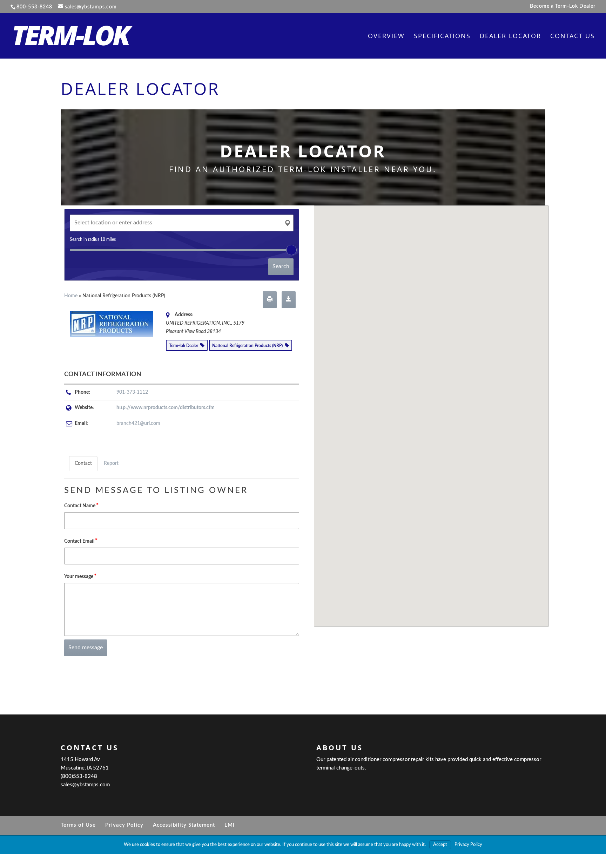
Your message (80, 576)
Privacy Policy (124, 825)
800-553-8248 (34, 7)
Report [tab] (111, 463)
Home (71, 295)
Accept (440, 844)
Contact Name (81, 505)
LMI (229, 825)
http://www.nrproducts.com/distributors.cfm (165, 407)
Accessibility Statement (184, 825)
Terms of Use (78, 825)
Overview (386, 36)
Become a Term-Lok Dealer (562, 6)
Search (280, 266)
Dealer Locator (510, 36)
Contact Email (80, 541)
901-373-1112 (132, 392)
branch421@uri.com (138, 423)
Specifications (442, 36)
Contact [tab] (83, 463)
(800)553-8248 (79, 776)
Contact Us (572, 36)
